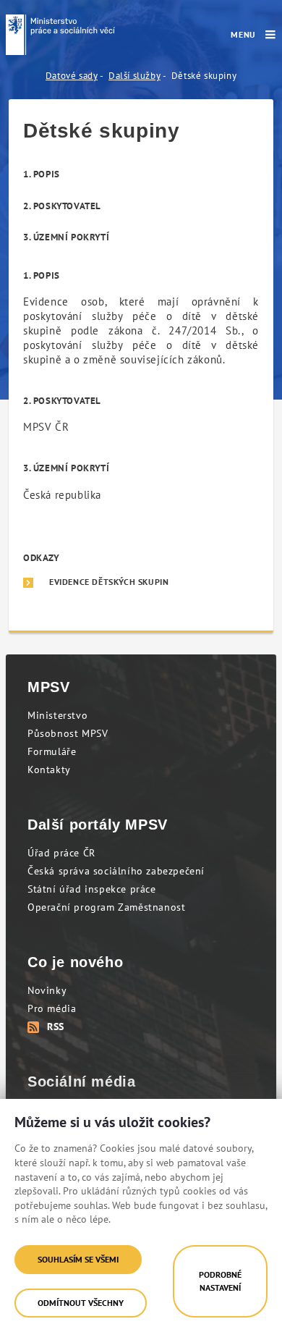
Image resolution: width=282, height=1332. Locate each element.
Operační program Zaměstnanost (106, 907)
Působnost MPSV (67, 733)
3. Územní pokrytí (66, 237)
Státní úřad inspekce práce (91, 888)
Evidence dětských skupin (108, 582)
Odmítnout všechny (81, 1302)
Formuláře (51, 751)
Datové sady (72, 75)
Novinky (47, 990)
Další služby (134, 75)
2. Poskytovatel (62, 206)
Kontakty (49, 769)
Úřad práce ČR (61, 852)
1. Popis (41, 174)
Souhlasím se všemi (78, 1259)
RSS (55, 1026)
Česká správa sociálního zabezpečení (116, 870)
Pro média (51, 1008)
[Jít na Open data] (60, 34)
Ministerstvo (57, 715)
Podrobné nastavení (220, 1281)
